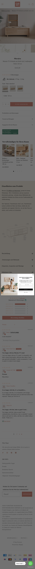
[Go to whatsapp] (30, 563)
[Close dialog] (33, 274)
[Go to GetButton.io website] (31, 567)
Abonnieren (25, 289)
